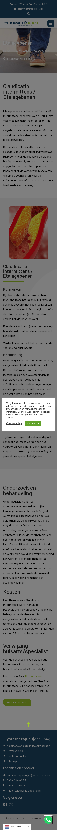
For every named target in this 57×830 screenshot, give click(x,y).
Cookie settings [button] (14, 423)
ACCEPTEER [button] (33, 423)
